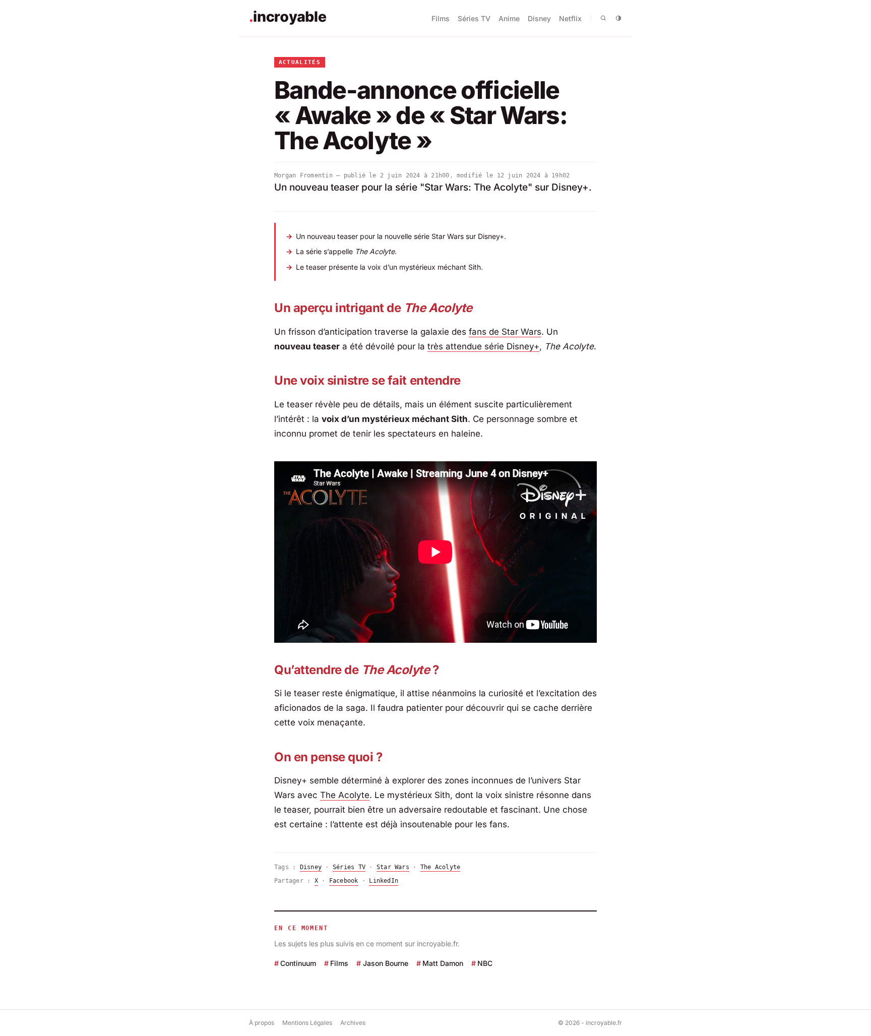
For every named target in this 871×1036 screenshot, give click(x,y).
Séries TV (474, 18)
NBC (484, 963)
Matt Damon (442, 963)
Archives (352, 1022)
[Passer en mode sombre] (618, 18)
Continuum (298, 963)
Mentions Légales (307, 1022)
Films (440, 18)
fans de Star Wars (505, 332)
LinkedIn (383, 880)
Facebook (343, 880)
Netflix (570, 18)
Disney (539, 18)
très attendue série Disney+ (483, 346)
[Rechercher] (603, 18)
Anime (509, 18)
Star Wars (393, 867)
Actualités (300, 62)
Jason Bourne (385, 963)
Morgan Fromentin (303, 175)
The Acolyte (344, 795)
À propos (261, 1022)
